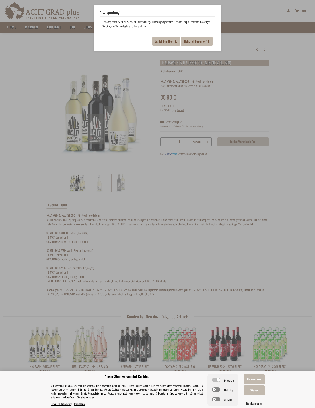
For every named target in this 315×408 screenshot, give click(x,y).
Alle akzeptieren (254, 379)
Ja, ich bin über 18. (166, 41)
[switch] (216, 380)
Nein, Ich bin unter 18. (197, 41)
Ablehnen (254, 390)
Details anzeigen (254, 403)
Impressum (79, 404)
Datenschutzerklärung (61, 404)
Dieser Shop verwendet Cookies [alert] (126, 376)
